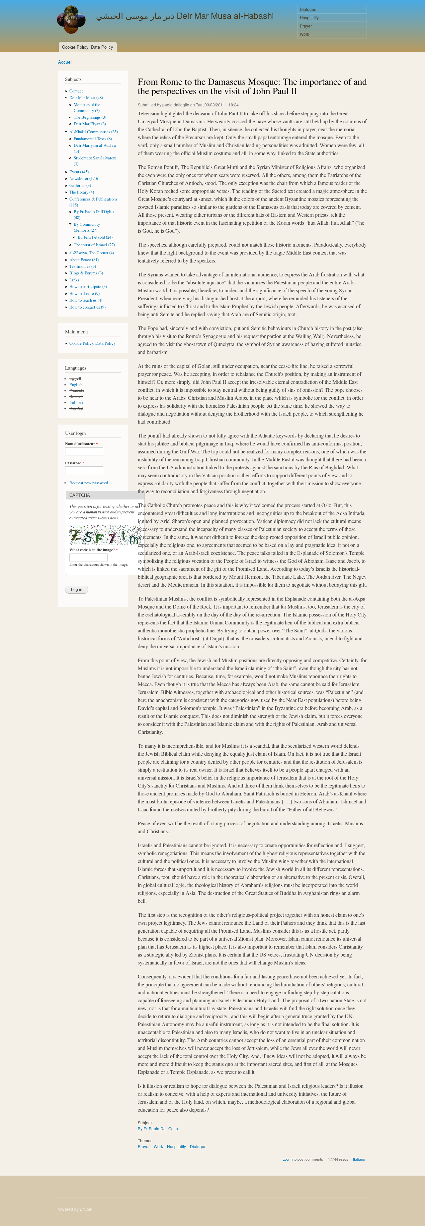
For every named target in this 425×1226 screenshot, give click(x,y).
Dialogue (308, 9)
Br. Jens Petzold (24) (95, 237)
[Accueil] (72, 20)
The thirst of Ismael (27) (94, 245)
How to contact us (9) (87, 307)
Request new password (88, 483)
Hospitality (309, 17)
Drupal (86, 1209)
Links (74, 280)
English (75, 384)
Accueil (65, 62)
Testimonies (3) (82, 266)
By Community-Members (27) (87, 227)
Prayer (306, 26)
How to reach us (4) (85, 300)
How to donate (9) (84, 293)
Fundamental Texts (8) (93, 139)
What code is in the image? (93, 550)
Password (75, 463)
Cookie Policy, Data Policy (87, 47)
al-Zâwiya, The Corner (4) (91, 253)
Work (304, 34)
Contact (76, 91)
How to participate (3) (88, 286)
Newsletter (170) (83, 178)
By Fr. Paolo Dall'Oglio (158, 1128)
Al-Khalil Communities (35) (93, 132)
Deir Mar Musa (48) (86, 97)
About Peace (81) (84, 260)
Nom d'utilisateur (81, 443)
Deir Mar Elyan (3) (90, 124)
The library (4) (81, 192)
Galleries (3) (80, 185)
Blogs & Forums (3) (86, 273)
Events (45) (79, 172)
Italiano (76, 402)
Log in (288, 1159)
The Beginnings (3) (90, 117)
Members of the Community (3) (87, 107)
